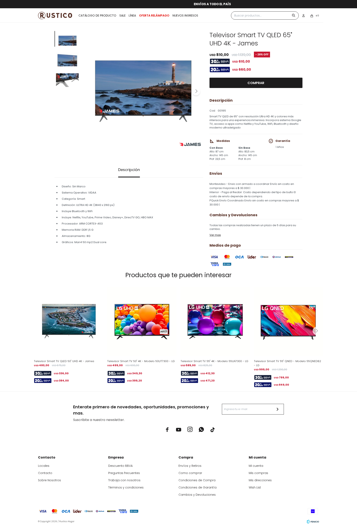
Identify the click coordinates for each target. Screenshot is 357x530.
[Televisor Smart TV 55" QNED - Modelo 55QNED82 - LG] (288, 321)
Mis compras (258, 473)
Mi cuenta (256, 466)
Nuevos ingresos (185, 15)
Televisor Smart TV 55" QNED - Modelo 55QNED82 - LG (287, 363)
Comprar (256, 83)
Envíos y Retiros (189, 466)
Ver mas (215, 235)
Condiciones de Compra (196, 480)
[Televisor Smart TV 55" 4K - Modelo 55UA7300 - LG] (215, 321)
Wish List (255, 487)
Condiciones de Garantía (197, 487)
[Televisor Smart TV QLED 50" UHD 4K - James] (68, 321)
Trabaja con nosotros (124, 480)
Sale (122, 15)
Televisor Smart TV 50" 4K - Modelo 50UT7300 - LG (141, 361)
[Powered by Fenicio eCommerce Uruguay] (313, 521)
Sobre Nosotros (49, 480)
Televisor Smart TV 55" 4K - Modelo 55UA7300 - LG (214, 361)
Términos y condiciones (126, 487)
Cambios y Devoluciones (197, 495)
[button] (196, 91)
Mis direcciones (260, 480)
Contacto (45, 473)
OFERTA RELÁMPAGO (154, 15)
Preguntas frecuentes (124, 473)
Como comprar (190, 473)
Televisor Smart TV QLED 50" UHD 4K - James (64, 361)
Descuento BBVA (120, 466)
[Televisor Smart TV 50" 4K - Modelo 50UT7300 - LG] (141, 321)
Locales (43, 466)
